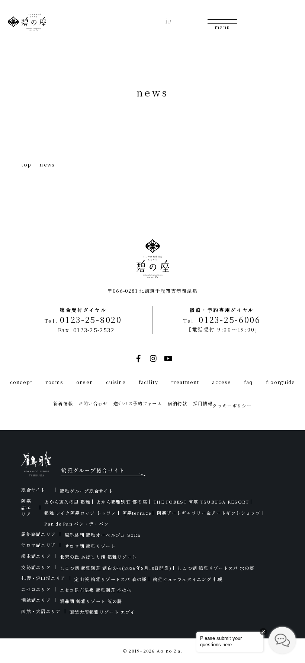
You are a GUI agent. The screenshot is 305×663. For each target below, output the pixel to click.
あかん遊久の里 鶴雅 (67, 501)
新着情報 (63, 403)
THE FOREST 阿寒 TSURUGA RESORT (201, 501)
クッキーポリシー (231, 405)
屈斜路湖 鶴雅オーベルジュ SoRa (103, 535)
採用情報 (203, 403)
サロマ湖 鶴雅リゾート (90, 546)
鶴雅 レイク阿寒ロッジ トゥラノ (80, 513)
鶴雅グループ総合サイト (86, 491)
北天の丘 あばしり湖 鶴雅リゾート (98, 556)
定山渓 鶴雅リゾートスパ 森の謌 (110, 579)
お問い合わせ (93, 403)
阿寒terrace (136, 513)
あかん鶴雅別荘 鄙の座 (121, 501)
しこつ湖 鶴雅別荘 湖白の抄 (115, 568)
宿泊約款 (177, 403)
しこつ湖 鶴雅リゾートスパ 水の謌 (215, 568)
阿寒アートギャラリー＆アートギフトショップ (208, 513)
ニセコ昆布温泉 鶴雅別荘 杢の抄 (96, 590)
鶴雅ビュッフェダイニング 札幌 (188, 579)
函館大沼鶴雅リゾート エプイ (102, 612)
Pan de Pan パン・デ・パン (76, 523)
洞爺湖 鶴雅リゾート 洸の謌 (91, 601)
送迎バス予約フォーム (137, 403)
